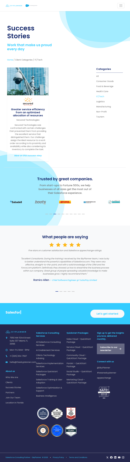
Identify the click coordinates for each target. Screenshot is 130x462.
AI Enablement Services (48, 350)
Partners (10, 392)
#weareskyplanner (106, 372)
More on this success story (28, 155)
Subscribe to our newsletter (108, 349)
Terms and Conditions (78, 457)
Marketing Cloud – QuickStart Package (76, 381)
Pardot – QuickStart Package (76, 365)
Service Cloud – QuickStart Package (80, 349)
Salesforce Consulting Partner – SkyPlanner (23, 457)
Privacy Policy (58, 457)
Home (10, 59)
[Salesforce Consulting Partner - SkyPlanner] (21, 5)
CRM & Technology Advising (45, 357)
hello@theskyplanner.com (23, 362)
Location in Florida (14, 402)
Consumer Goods (105, 81)
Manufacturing (103, 106)
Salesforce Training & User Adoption (49, 381)
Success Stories (13, 387)
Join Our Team (13, 397)
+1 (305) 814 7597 (18, 356)
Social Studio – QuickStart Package (79, 373)
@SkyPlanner (103, 367)
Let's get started (107, 313)
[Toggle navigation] (120, 5)
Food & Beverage (104, 86)
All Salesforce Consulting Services (48, 344)
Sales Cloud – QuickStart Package (79, 341)
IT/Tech (100, 96)
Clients (9, 382)
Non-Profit (101, 111)
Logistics (100, 101)
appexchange (104, 377)
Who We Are (12, 377)
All (97, 76)
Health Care (102, 91)
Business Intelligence (46, 395)
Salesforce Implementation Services (49, 365)
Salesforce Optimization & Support (49, 389)
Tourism (100, 116)
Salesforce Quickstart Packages (47, 373)
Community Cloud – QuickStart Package (76, 357)
